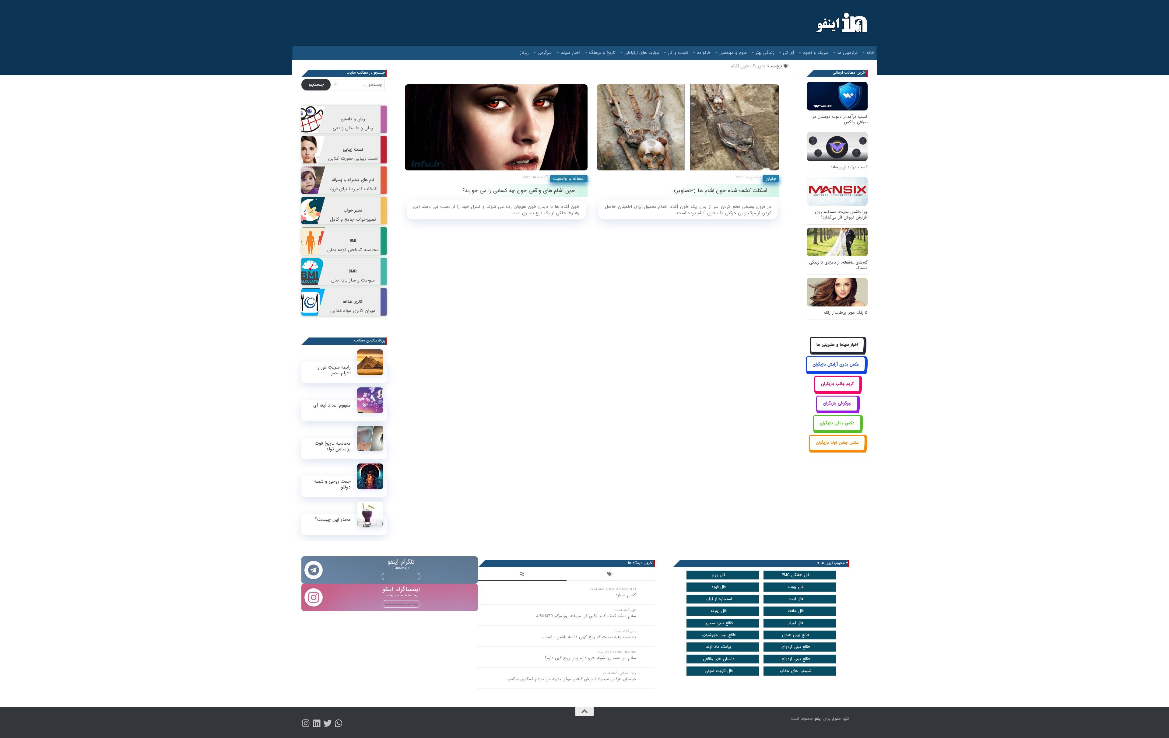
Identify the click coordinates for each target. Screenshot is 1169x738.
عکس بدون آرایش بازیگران (836, 364)
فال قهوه (718, 587)
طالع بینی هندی (795, 635)
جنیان (771, 178)
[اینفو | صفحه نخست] (841, 22)
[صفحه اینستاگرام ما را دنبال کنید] (305, 723)
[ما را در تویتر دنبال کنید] (327, 723)
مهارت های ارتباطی (641, 52)
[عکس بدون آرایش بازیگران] (836, 371)
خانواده (704, 52)
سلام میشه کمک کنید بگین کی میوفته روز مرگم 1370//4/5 (586, 616)
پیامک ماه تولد (718, 647)
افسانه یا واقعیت (568, 178)
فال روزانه (719, 611)
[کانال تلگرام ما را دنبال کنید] (338, 723)
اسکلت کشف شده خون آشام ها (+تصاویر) (720, 190)
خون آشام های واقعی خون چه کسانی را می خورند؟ (518, 190)
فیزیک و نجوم (815, 52)
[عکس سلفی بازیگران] (837, 430)
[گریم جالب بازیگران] (837, 390)
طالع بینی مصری (718, 623)
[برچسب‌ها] (611, 575)
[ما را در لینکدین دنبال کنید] (316, 723)
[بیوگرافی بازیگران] (837, 410)
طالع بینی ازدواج (795, 647)
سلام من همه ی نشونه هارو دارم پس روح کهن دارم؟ (590, 658)
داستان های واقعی (719, 659)
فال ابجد (795, 599)
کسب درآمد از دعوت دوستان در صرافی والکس (840, 119)
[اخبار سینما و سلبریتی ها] (837, 351)
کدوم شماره (626, 595)
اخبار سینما (570, 52)
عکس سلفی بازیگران (837, 423)
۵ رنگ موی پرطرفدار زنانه (846, 313)
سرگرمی (545, 52)
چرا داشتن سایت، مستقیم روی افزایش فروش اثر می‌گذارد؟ (841, 215)
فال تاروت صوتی (719, 671)
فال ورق (718, 575)
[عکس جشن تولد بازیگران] (837, 449)
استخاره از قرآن (719, 599)
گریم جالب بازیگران (837, 384)
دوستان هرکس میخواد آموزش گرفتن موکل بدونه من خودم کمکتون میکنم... (571, 679)
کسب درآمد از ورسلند (849, 167)
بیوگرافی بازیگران (837, 403)
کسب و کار (678, 52)
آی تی (788, 52)
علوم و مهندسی (733, 52)
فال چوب (795, 587)
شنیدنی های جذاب (796, 671)
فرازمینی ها (847, 52)
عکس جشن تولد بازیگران (837, 442)
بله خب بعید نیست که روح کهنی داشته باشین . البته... (589, 637)
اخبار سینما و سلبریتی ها (837, 344)
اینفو (818, 718)
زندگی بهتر (765, 52)
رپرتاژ (524, 52)
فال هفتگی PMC (795, 575)
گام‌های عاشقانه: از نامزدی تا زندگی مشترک (838, 265)
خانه (870, 52)
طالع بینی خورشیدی (719, 635)
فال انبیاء (795, 623)
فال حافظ (796, 611)
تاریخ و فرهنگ (602, 52)
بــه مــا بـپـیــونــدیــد (401, 576)
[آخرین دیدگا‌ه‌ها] (522, 575)
